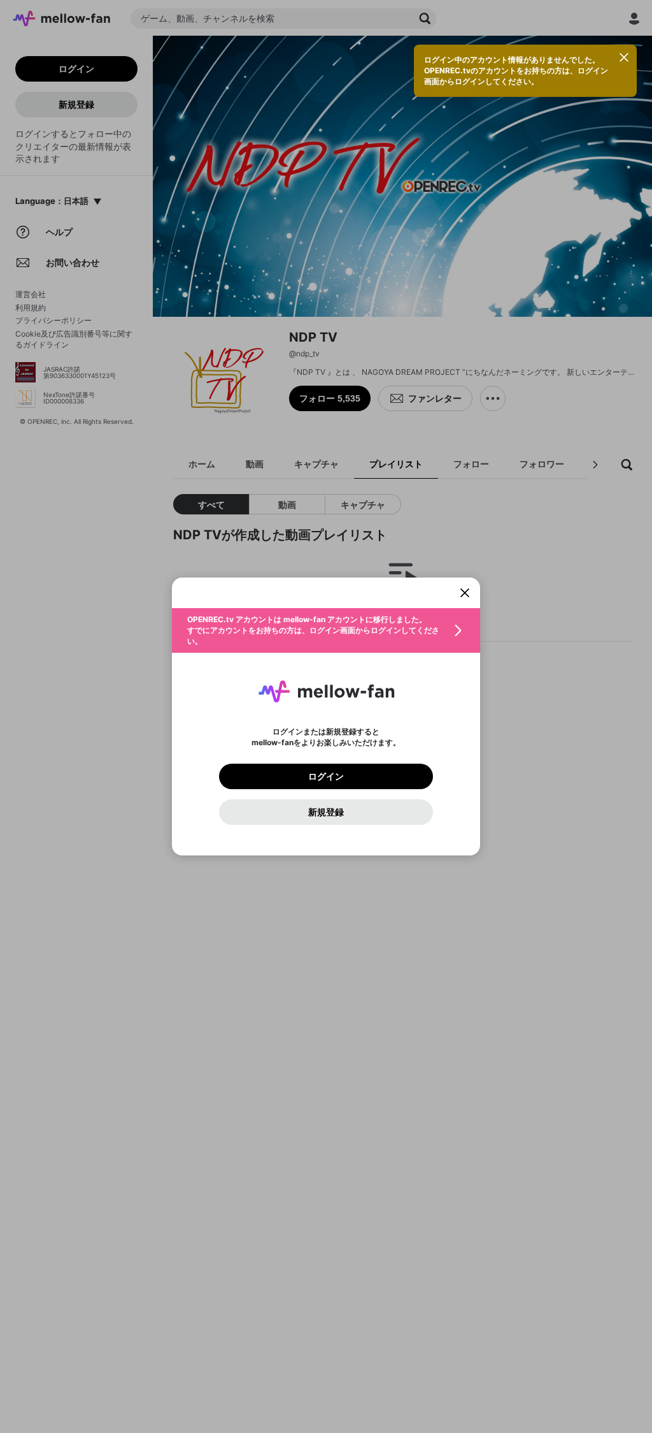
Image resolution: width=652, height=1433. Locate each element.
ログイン (326, 776)
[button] (326, 630)
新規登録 (326, 812)
